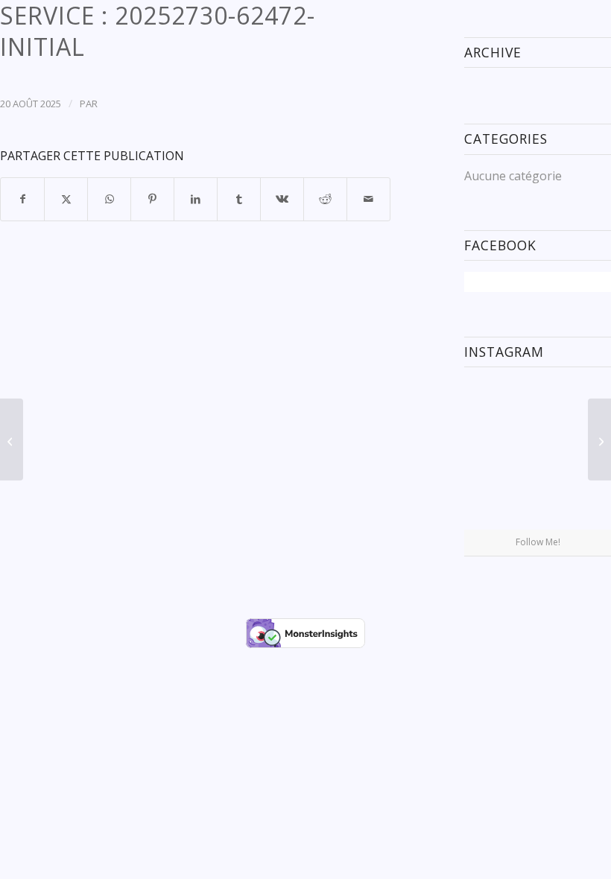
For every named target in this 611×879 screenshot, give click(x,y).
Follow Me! (538, 542)
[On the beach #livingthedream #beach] (538, 454)
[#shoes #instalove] (487, 504)
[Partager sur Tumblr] (239, 199)
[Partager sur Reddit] (325, 199)
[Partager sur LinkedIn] (195, 199)
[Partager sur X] (66, 199)
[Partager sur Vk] (282, 199)
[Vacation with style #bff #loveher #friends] (538, 403)
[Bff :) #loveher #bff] (487, 453)
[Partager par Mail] (368, 199)
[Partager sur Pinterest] (152, 199)
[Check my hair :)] (587, 504)
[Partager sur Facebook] (22, 199)
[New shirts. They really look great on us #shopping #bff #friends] (487, 401)
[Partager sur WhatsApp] (109, 199)
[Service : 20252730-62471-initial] (11, 439)
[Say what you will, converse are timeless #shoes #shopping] (538, 505)
